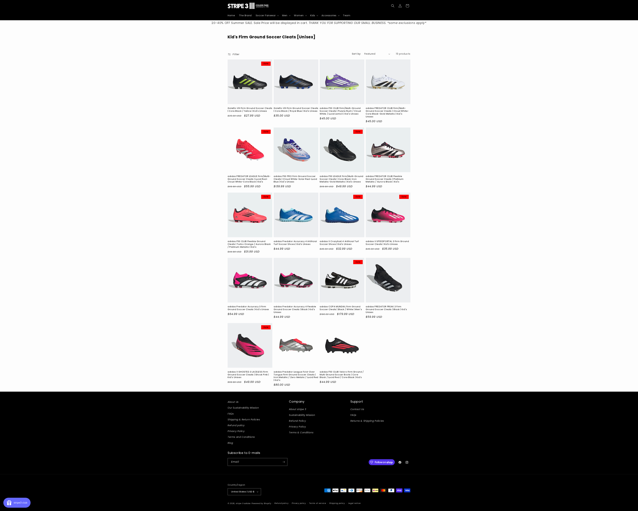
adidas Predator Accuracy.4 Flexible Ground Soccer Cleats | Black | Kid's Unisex (295, 309)
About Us (233, 402)
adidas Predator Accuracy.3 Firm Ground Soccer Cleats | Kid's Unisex (248, 308)
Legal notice (354, 503)
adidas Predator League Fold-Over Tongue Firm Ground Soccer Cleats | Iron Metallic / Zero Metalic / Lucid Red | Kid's (296, 376)
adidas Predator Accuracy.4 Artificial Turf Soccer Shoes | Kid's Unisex (295, 243)
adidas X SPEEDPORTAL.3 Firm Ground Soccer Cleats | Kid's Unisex (387, 243)
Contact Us (357, 409)
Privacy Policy (236, 431)
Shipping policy (337, 503)
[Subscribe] (283, 462)
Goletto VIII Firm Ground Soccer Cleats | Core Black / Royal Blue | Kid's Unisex (296, 110)
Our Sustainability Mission (243, 407)
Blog (230, 443)
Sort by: (356, 53)
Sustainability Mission (302, 415)
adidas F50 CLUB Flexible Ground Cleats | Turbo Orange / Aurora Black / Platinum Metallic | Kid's (249, 244)
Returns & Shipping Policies (367, 421)
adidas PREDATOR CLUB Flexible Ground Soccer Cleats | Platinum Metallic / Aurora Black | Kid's (385, 179)
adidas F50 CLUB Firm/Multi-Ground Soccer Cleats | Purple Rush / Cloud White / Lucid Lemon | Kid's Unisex (340, 111)
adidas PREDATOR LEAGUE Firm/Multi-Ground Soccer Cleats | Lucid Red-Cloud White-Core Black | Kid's (249, 179)
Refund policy (236, 425)
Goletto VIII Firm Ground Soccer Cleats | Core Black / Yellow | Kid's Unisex (250, 110)
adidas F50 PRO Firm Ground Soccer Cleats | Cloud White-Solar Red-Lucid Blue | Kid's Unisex (295, 179)
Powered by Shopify (261, 503)
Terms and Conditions (241, 437)
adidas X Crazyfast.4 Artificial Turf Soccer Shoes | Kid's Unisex (339, 243)
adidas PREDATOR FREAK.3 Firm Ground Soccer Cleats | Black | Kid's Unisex (386, 309)
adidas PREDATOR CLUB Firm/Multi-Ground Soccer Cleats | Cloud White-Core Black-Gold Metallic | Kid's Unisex (387, 112)
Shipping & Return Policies (244, 419)
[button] (267, 15)
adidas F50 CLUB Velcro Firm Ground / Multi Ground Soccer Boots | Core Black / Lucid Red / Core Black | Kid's (342, 375)
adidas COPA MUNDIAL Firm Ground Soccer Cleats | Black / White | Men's (341, 308)
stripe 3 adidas (243, 503)
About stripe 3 (297, 409)
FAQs (231, 413)
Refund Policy (297, 421)
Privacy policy (299, 503)
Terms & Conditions (301, 432)
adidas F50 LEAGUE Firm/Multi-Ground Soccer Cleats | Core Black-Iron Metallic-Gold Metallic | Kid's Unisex (341, 179)
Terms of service (317, 503)
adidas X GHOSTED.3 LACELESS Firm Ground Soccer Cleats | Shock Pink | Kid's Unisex (248, 375)
